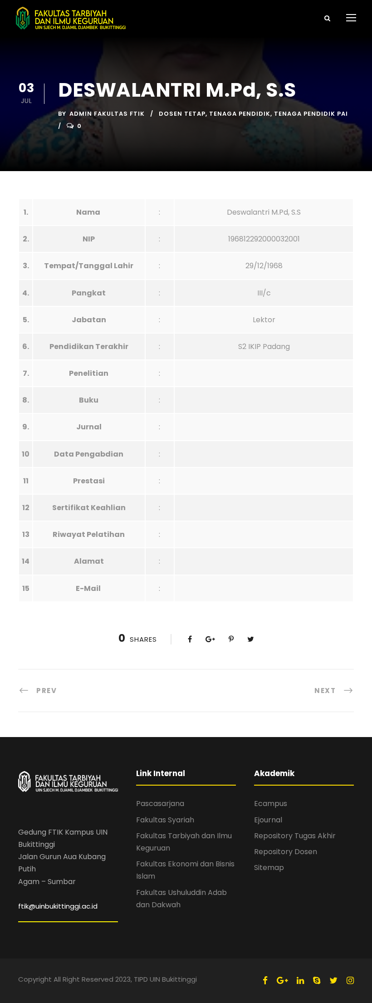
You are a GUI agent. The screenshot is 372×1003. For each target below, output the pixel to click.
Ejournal (268, 820)
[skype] (316, 980)
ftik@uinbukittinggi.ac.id (58, 906)
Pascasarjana (160, 803)
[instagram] (350, 980)
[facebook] (265, 980)
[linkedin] (300, 980)
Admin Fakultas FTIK (107, 113)
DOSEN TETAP (182, 113)
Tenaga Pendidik (239, 113)
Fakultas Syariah (165, 820)
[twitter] (333, 980)
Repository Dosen (285, 851)
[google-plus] (282, 980)
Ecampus (270, 803)
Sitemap (269, 867)
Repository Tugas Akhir (295, 836)
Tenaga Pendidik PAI (311, 113)
